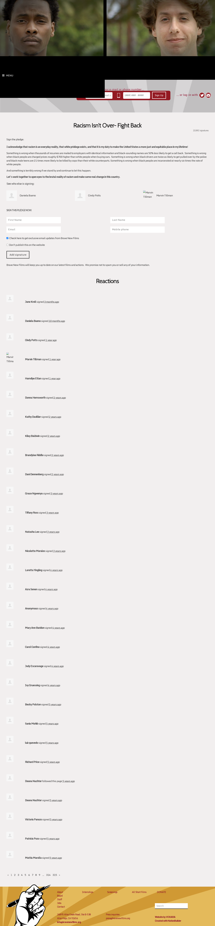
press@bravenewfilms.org (118, 918)
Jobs (59, 903)
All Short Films (139, 892)
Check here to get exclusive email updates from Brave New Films (44, 238)
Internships (87, 892)
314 (48, 875)
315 (55, 875)
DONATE (161, 892)
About (60, 892)
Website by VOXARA (165, 917)
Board (60, 896)
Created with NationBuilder (168, 921)
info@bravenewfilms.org (69, 922)
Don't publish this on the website (27, 245)
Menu (9, 75)
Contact (61, 907)
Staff (59, 899)
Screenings (112, 892)
